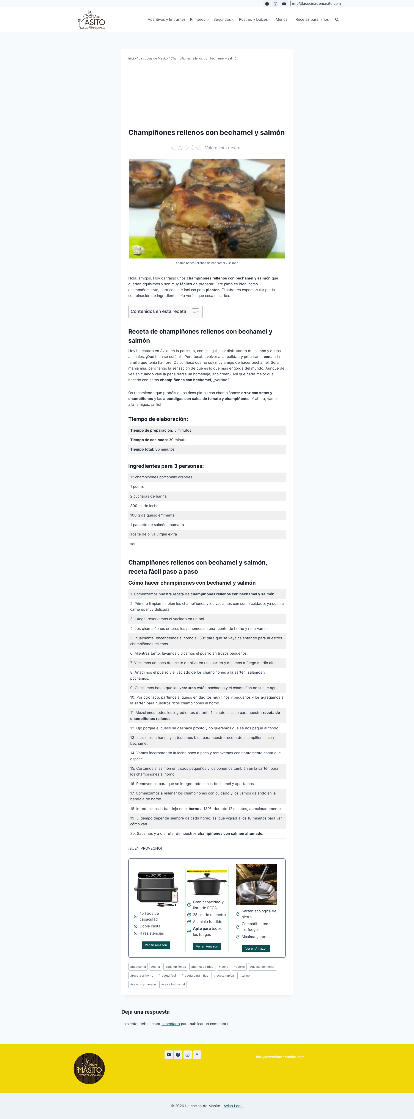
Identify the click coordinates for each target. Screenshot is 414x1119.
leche (223, 966)
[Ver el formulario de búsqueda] (337, 19)
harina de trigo (202, 966)
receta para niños (195, 975)
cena (155, 966)
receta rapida (223, 975)
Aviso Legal (233, 1106)
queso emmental (262, 966)
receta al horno (141, 975)
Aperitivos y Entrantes (167, 19)
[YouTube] (284, 3)
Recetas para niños (312, 19)
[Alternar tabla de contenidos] (193, 311)
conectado (171, 1024)
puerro (239, 966)
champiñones (175, 966)
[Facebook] (267, 3)
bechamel (138, 966)
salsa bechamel (173, 984)
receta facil (167, 975)
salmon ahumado (143, 984)
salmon (245, 975)
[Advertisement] (207, 94)
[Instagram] (275, 3)
